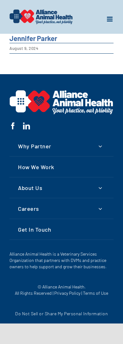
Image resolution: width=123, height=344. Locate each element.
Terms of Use (95, 293)
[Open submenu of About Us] (100, 187)
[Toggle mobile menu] (110, 19)
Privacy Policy (67, 293)
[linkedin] (26, 125)
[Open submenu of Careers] (100, 208)
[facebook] (13, 125)
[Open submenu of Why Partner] (100, 146)
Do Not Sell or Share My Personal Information (61, 313)
